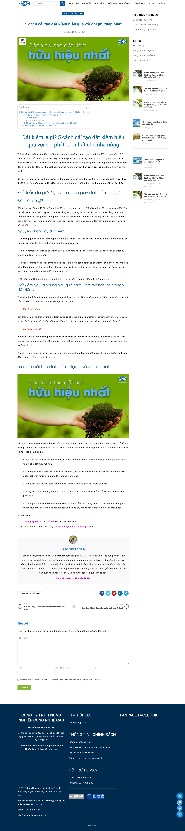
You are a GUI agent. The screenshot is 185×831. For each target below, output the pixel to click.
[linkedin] (120, 593)
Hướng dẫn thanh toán (80, 742)
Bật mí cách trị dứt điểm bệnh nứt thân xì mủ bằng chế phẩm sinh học (154, 75)
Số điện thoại (62, 668)
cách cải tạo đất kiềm (30, 593)
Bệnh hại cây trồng (143, 20)
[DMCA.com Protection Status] (77, 796)
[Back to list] (73, 606)
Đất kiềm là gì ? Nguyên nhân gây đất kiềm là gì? (42, 115)
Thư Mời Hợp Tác (77, 722)
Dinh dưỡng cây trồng (144, 29)
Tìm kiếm (62, 3)
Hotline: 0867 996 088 (28, 809)
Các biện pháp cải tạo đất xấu (39, 521)
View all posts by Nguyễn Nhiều (73, 578)
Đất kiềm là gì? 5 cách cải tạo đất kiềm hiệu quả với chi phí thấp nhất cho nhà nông (55, 112)
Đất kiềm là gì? (31, 118)
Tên (19, 668)
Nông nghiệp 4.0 (141, 60)
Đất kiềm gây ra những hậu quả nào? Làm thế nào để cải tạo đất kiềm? (51, 123)
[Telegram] (126, 593)
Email (96, 668)
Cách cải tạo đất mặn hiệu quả (72, 526)
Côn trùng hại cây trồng (145, 24)
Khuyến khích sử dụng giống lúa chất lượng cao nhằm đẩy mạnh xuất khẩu (154, 138)
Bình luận (22, 638)
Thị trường (138, 45)
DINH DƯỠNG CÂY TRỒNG (73, 13)
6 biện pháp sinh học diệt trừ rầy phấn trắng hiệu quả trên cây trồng (155, 104)
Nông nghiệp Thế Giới (144, 55)
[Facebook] (101, 593)
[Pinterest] (114, 593)
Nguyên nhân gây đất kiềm (35, 120)
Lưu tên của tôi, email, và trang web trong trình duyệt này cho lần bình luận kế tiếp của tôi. (61, 680)
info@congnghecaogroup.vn (31, 815)
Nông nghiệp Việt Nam (144, 50)
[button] (86, 108)
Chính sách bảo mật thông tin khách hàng (89, 747)
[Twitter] (107, 593)
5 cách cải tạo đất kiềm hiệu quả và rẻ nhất (40, 126)
